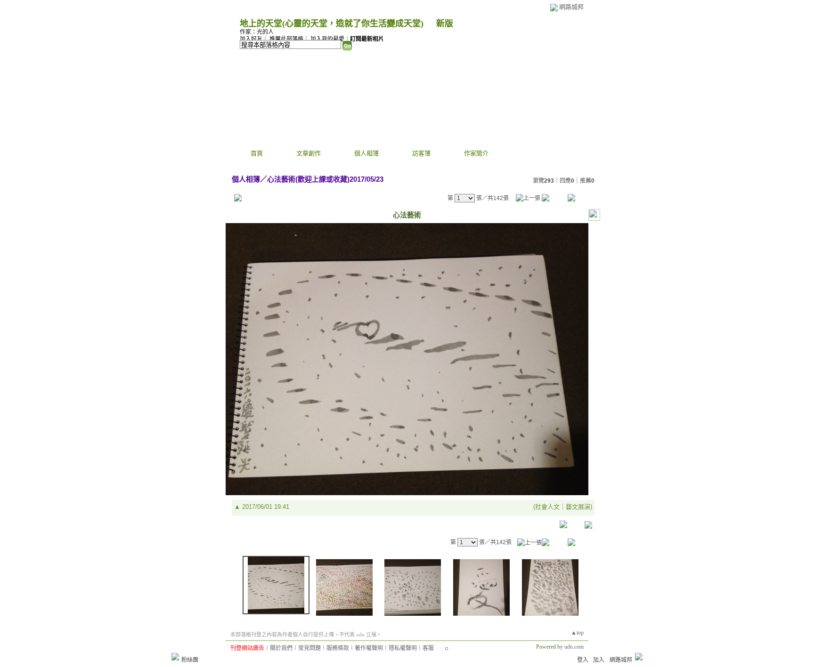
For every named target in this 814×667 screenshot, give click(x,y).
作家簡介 (476, 153)
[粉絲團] (175, 656)
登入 (582, 660)
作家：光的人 (257, 32)
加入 (598, 660)
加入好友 (251, 39)
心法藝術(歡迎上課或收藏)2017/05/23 (325, 179)
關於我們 (281, 648)
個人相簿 (366, 153)
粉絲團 (189, 660)
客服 (428, 648)
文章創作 (308, 153)
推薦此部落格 (286, 39)
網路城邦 (571, 6)
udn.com (574, 646)
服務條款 (337, 648)
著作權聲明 (369, 648)
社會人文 (547, 506)
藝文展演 (578, 506)
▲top (577, 632)
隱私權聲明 (403, 648)
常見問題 (309, 648)
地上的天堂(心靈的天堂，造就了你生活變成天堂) (331, 23)
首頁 (257, 153)
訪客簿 (421, 153)
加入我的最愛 (327, 39)
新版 (444, 23)
